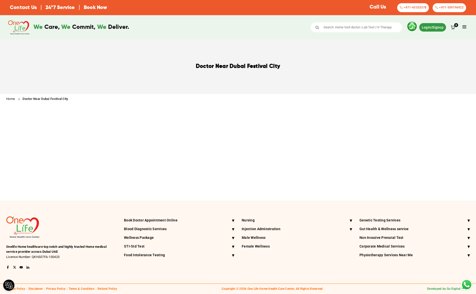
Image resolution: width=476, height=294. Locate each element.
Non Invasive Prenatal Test (414, 237)
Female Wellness (256, 246)
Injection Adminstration (297, 229)
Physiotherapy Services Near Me (414, 255)
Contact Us (23, 7)
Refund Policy (107, 289)
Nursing (297, 220)
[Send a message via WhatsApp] (467, 285)
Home (10, 99)
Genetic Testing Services (414, 220)
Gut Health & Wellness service (414, 229)
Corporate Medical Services (414, 246)
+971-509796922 (451, 7)
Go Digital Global (458, 289)
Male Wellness (254, 238)
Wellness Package (179, 237)
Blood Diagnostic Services (179, 229)
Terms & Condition (81, 289)
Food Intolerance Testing (179, 255)
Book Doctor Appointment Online (179, 220)
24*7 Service (60, 7)
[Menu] (464, 27)
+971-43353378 (414, 7)
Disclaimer (36, 289)
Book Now (95, 7)
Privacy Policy (56, 289)
